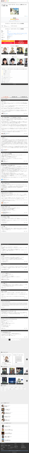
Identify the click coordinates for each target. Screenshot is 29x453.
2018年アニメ (3, 387)
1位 (3, 150)
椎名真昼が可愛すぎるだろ (6, 212)
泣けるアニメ (3, 390)
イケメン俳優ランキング (7, 409)
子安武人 (20, 387)
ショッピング (15, 445)
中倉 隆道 (4, 133)
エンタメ (5, 425)
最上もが (4, 113)
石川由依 (12, 387)
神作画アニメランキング (3, 191)
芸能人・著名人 (6, 405)
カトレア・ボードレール (18, 33)
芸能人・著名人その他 (10, 412)
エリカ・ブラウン (12, 34)
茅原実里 (9, 34)
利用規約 (2, 448)
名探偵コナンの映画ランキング (8, 436)
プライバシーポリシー (10, 448)
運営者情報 (9, 445)
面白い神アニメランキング (4, 136)
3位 (3, 134)
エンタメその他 (8, 432)
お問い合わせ (2, 449)
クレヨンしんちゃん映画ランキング (9, 429)
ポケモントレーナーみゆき (6, 279)
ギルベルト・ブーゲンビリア (10, 33)
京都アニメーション (9, 31)
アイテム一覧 (4, 2)
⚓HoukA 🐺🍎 (4, 149)
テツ (3, 222)
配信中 (9, 37)
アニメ (8, 387)
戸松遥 (15, 34)
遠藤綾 (14, 33)
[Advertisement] (14, 90)
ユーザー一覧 (22, 446)
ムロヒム (4, 261)
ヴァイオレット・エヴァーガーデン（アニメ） (11, 2)
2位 (3, 189)
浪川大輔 (23, 387)
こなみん (4, 179)
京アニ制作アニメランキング (4, 205)
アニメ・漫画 (8, 425)
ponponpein (4, 202)
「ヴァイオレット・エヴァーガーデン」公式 (9, 26)
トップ (1, 2)
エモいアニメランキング (3, 330)
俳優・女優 (9, 405)
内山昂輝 (22, 33)
